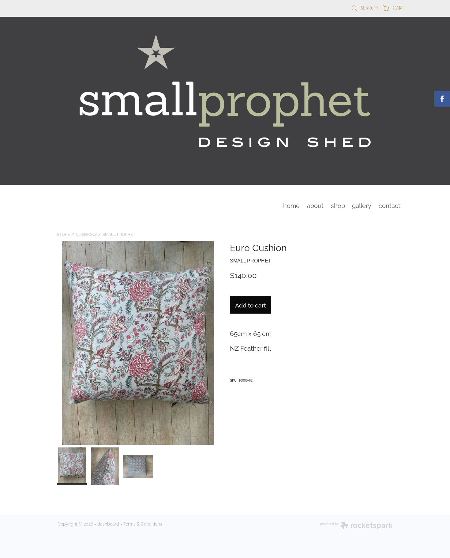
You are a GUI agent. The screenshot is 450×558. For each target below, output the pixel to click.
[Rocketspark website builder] (356, 526)
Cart (398, 8)
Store (63, 234)
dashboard (108, 523)
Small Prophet (119, 234)
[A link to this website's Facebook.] (442, 99)
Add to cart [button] (250, 305)
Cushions (86, 234)
